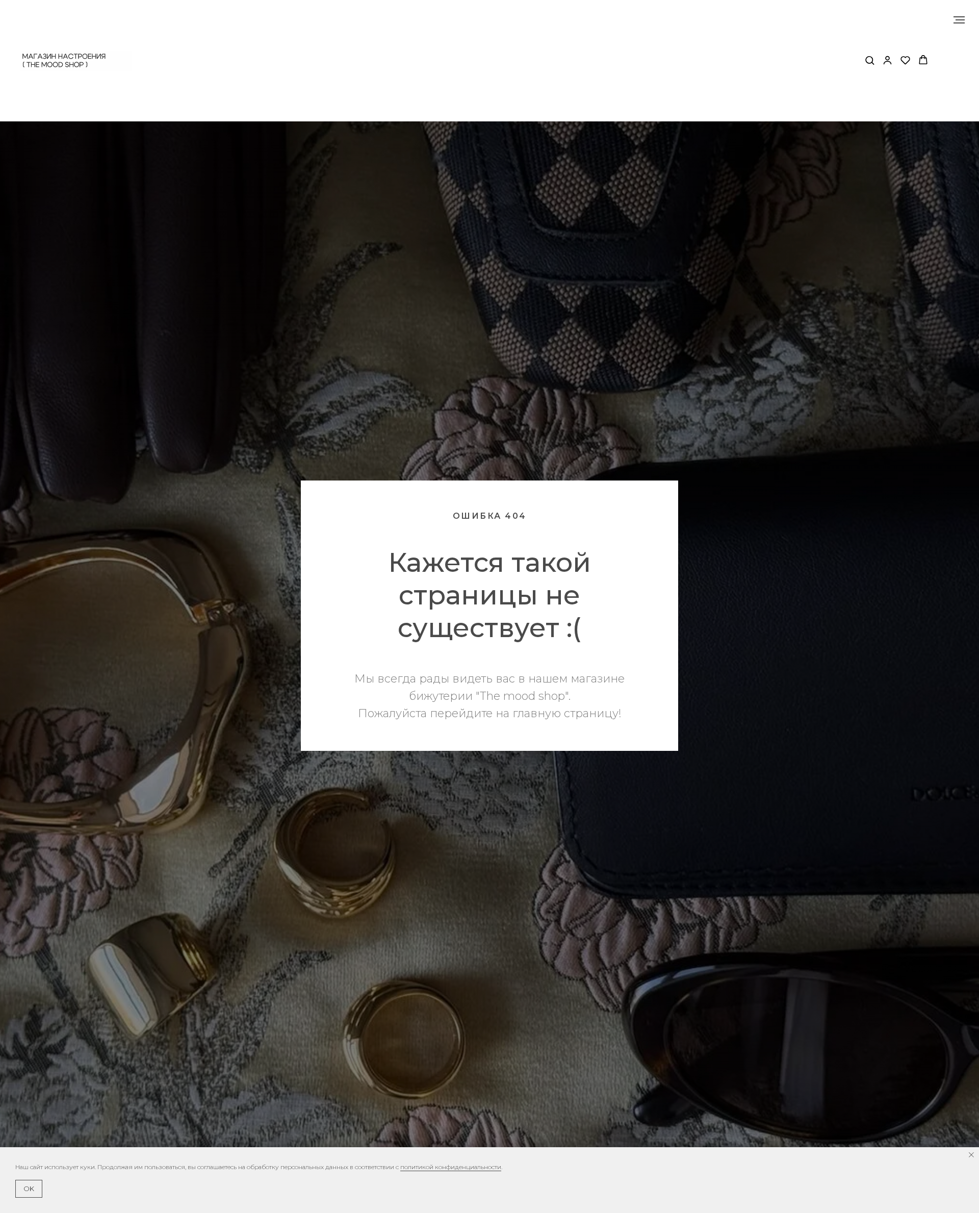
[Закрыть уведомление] (971, 1155)
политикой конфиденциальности (450, 1167)
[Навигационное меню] (959, 19)
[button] (869, 60)
